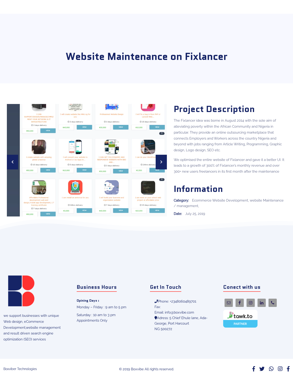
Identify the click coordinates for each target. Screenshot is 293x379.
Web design (12, 322)
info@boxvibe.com (179, 312)
